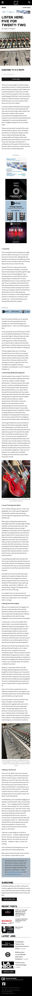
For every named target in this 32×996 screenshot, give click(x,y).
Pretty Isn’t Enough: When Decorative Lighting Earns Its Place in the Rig (21, 912)
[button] (16, 79)
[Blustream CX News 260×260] (16, 168)
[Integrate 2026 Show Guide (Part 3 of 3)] (8, 922)
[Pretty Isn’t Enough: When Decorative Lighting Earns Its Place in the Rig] (8, 912)
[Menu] (2, 2)
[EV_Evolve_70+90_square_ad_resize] (16, 233)
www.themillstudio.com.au (13, 874)
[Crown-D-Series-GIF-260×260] (16, 189)
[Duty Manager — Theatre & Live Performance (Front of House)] (8, 944)
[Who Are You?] (8, 930)
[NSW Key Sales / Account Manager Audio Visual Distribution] (8, 954)
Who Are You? (19, 927)
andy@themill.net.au (15, 872)
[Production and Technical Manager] (8, 965)
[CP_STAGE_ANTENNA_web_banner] (16, 312)
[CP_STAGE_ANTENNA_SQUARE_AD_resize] (16, 211)
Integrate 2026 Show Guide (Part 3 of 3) (21, 920)
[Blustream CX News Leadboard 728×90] (16, 12)
